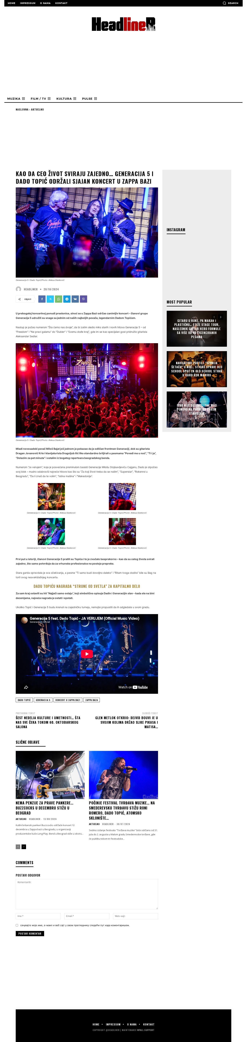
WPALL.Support (145, 1030)
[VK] (75, 299)
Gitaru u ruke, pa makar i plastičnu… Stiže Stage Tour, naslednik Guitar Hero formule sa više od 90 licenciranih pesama (197, 328)
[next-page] (24, 846)
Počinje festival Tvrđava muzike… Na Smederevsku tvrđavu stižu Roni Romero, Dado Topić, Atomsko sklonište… (122, 810)
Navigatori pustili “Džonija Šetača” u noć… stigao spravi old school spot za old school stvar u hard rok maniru (196, 369)
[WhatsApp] (58, 299)
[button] (230, 3)
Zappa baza (91, 700)
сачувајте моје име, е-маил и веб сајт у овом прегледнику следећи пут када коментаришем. (75, 925)
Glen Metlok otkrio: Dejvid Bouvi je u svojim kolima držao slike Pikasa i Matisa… (126, 722)
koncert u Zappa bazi (68, 700)
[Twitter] (50, 299)
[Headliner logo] (123, 24)
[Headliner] (19, 289)
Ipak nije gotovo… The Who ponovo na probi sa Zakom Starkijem (197, 409)
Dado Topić (24, 700)
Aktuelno (37, 109)
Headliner (31, 289)
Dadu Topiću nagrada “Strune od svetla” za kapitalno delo (87, 586)
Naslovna (22, 109)
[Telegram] (67, 299)
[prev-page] (18, 846)
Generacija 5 (43, 700)
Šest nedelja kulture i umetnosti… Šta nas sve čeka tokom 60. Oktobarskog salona (48, 722)
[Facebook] (42, 299)
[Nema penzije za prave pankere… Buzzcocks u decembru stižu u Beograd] (50, 775)
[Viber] (83, 299)
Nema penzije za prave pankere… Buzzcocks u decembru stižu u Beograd (44, 808)
